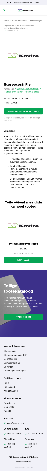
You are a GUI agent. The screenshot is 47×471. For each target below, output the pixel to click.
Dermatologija (10, 359)
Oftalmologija (10, 351)
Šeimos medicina (12, 363)
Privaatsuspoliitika (23, 462)
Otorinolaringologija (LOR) (16, 355)
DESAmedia (28, 468)
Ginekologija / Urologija (15, 371)
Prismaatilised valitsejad (23, 243)
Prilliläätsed (9, 387)
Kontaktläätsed (11, 391)
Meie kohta (9, 407)
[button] (4, 10)
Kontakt (7, 411)
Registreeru (9, 403)
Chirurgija (8, 367)
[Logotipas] (25, 10)
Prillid (6, 383)
